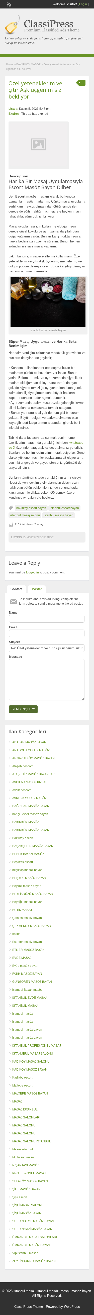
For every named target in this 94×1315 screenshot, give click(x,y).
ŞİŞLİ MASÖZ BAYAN (26, 1213)
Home (9, 64)
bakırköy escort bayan (31, 508)
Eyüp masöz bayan (25, 966)
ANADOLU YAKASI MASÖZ (31, 750)
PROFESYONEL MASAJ (29, 1173)
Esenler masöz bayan (27, 942)
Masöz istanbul (22, 1149)
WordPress (72, 1307)
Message (15, 656)
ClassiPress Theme (28, 1307)
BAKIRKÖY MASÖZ (28, 64)
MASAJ (17, 1101)
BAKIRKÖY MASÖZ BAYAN (30, 830)
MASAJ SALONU (24, 1125)
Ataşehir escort (22, 766)
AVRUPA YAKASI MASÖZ (29, 798)
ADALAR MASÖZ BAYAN (29, 742)
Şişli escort (19, 1197)
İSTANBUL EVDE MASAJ (29, 997)
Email (13, 627)
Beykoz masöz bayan (26, 886)
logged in (32, 572)
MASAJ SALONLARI (26, 1117)
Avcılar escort (21, 790)
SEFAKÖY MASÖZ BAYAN (30, 1181)
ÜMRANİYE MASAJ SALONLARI (34, 1237)
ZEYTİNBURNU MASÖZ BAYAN (34, 1261)
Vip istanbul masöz (25, 1253)
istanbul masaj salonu (25, 515)
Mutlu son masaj (23, 1157)
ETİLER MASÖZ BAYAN (28, 950)
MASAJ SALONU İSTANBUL (31, 1141)
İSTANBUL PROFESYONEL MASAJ (36, 1045)
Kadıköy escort (22, 1077)
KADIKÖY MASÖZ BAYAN (29, 1069)
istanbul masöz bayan (27, 1029)
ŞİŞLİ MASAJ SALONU (28, 1205)
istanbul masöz (22, 1013)
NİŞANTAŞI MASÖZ (25, 1165)
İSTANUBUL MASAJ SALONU (32, 1053)
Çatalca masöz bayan (27, 918)
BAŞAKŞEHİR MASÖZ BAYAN (32, 846)
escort (16, 934)
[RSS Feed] (9, 4)
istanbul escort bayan (64, 508)
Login (83, 4)
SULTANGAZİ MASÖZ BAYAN (32, 1229)
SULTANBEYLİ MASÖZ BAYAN (33, 1221)
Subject (14, 642)
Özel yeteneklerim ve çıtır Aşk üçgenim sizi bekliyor (36, 89)
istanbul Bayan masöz (27, 989)
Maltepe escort (22, 1085)
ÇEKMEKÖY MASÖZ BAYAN (31, 926)
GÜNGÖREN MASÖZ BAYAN (32, 982)
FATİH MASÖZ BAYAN (27, 974)
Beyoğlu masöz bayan (27, 902)
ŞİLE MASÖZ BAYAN (26, 1189)
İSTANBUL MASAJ (25, 1005)
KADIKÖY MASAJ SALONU (31, 1061)
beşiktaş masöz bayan (27, 870)
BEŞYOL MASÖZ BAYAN (29, 878)
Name (13, 612)
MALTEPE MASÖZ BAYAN (30, 1093)
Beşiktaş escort (22, 862)
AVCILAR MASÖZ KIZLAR (30, 782)
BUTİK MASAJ (22, 910)
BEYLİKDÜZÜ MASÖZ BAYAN (32, 894)
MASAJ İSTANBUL (25, 1109)
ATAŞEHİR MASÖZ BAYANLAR (33, 774)
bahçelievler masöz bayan (30, 814)
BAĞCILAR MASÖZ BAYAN (30, 806)
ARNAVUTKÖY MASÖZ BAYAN (33, 758)
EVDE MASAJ (21, 958)
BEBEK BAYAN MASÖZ (28, 854)
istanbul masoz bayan (58, 515)
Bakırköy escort (22, 838)
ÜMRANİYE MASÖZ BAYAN (31, 1245)
